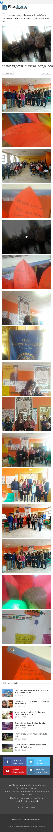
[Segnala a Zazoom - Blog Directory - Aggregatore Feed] (1, 2)
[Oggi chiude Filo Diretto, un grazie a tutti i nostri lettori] (7, 693)
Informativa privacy (32, 820)
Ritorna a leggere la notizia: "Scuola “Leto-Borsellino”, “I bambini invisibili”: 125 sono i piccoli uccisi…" (25, 18)
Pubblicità (16, 820)
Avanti (46, 73)
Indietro (8, 73)
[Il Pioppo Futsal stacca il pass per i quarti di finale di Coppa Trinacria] (7, 748)
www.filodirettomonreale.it (20, 785)
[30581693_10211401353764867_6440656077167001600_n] (26, 95)
